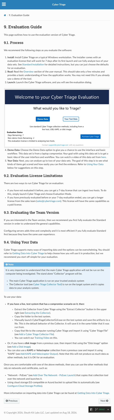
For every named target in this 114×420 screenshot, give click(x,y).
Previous (13, 401)
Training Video (42, 338)
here (103, 157)
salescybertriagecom (49, 201)
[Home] (5, 15)
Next (103, 401)
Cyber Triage (59, 4)
